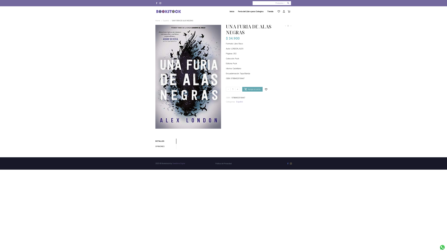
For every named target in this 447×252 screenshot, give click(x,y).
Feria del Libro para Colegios (251, 11)
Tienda (270, 11)
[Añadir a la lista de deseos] (266, 89)
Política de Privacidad (223, 163)
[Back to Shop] (288, 26)
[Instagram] (160, 3)
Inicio (232, 11)
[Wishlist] (278, 11)
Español (166, 21)
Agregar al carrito (252, 89)
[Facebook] (157, 3)
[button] (288, 3)
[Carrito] (289, 11)
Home (157, 21)
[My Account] (284, 11)
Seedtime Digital (179, 163)
